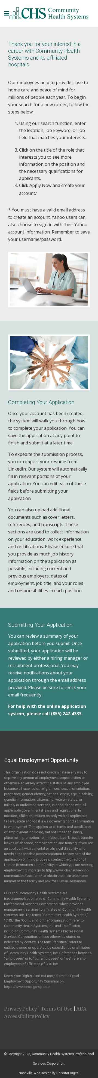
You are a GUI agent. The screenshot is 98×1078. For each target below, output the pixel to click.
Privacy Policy (20, 1009)
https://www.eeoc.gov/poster (27, 987)
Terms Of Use (56, 1009)
